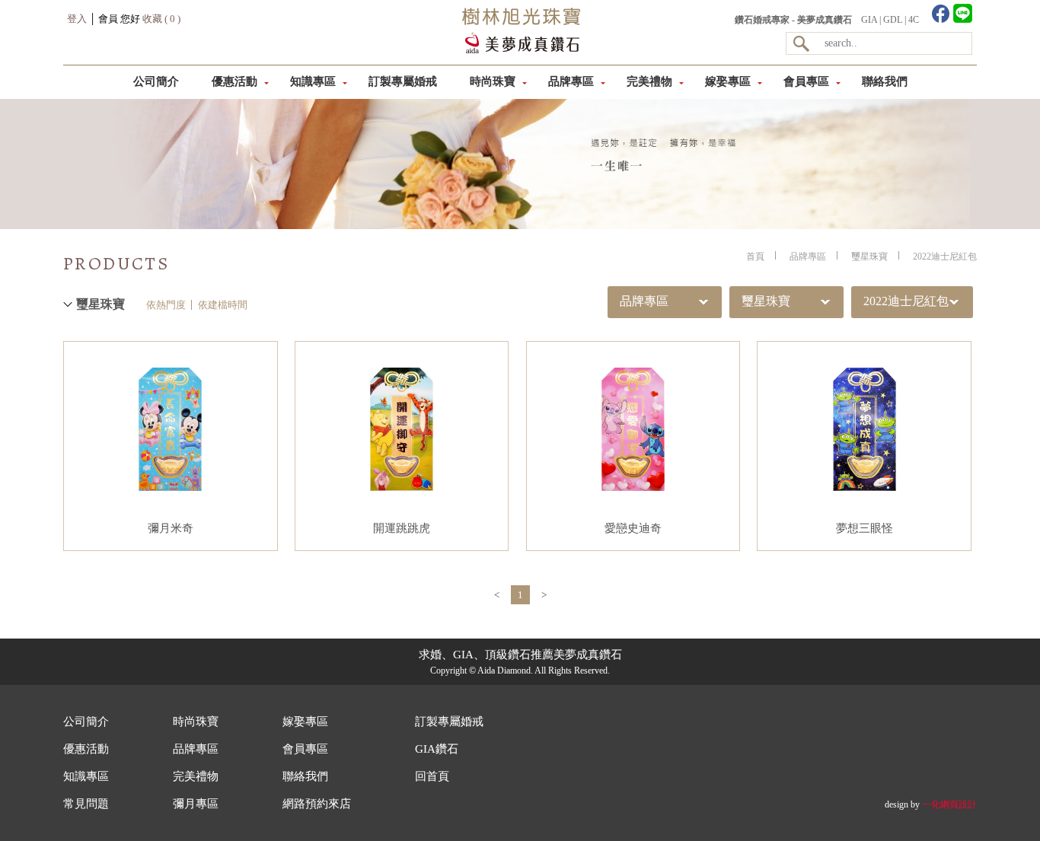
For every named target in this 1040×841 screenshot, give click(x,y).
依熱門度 (166, 305)
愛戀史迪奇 (633, 528)
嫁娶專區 (728, 81)
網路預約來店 (316, 804)
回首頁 (432, 776)
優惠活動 (234, 81)
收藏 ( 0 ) (161, 18)
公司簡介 (156, 81)
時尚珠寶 (492, 81)
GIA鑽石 (436, 749)
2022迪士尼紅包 (945, 256)
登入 (77, 18)
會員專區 (806, 81)
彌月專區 (196, 804)
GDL (892, 19)
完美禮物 (649, 81)
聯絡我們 (885, 81)
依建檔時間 (222, 305)
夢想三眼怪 (864, 528)
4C (913, 19)
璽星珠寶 (869, 256)
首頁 (755, 256)
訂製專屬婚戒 (402, 81)
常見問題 (86, 804)
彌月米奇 (170, 528)
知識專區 (313, 81)
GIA (869, 19)
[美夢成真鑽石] (519, 50)
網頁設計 (958, 804)
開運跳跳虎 (401, 528)
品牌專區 (571, 81)
